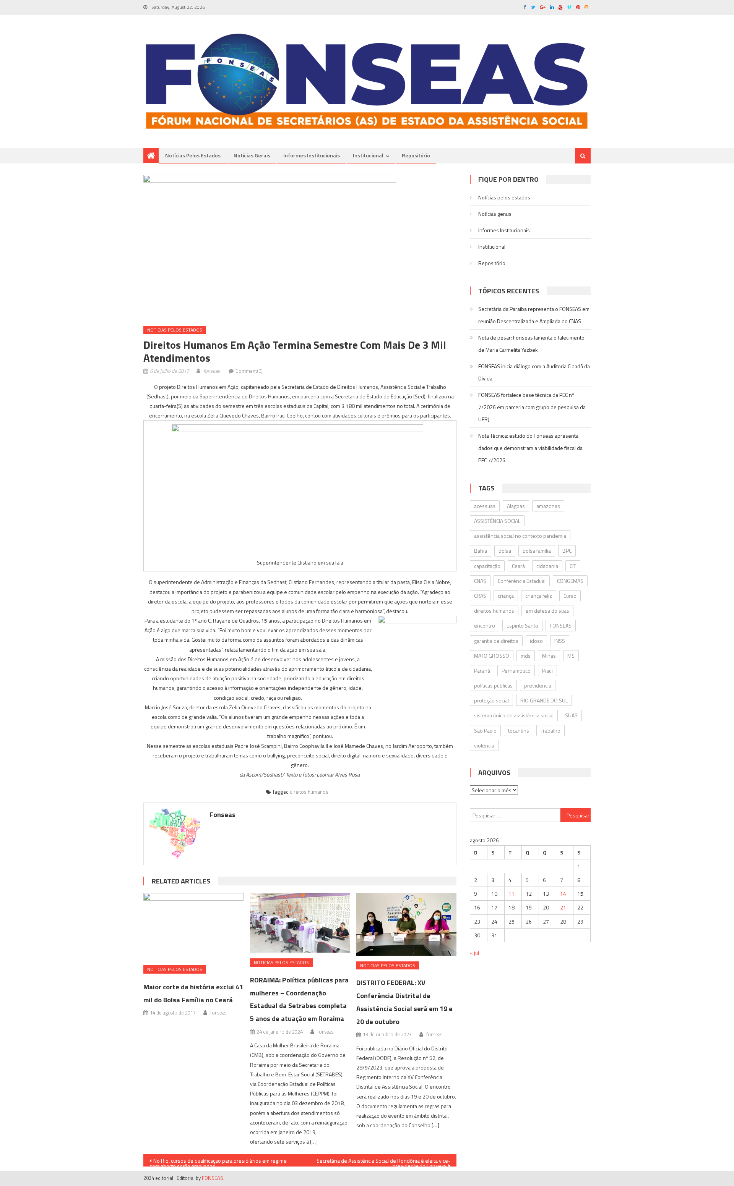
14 (563, 894)
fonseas (211, 371)
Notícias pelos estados (193, 155)
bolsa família (537, 551)
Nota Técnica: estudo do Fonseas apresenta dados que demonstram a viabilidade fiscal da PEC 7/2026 (530, 448)
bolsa (505, 551)
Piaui (547, 671)
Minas (549, 656)
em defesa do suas (547, 611)
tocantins (518, 730)
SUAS (571, 715)
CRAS (480, 596)
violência (484, 745)
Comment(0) (249, 371)
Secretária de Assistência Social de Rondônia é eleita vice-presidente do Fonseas (383, 1162)
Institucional (368, 155)
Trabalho (550, 730)
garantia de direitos (496, 641)
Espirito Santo (522, 625)
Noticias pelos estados (174, 329)
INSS (559, 641)
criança (506, 596)
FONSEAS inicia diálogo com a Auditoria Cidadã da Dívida (534, 372)
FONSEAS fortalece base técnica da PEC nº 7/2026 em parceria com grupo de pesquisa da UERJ (532, 407)
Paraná (482, 671)
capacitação (487, 566)
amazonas (548, 506)
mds (526, 656)
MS (571, 656)
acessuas (484, 506)
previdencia (537, 685)
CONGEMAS (570, 581)
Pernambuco (516, 671)
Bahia (480, 551)
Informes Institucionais (311, 155)
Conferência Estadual (522, 581)
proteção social (491, 700)
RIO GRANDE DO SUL (544, 700)
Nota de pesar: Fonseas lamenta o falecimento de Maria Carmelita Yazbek (531, 343)
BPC (567, 551)
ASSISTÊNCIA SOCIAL (497, 521)
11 (511, 894)
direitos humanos (309, 792)
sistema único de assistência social (514, 715)
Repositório (416, 155)
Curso (569, 596)
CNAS (480, 581)
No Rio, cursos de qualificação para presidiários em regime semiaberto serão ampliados (218, 1162)
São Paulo (485, 730)
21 (563, 907)
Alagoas (516, 506)
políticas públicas (493, 685)
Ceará (518, 566)
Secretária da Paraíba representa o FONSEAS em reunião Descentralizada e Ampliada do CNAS (533, 315)
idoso (536, 641)
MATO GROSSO (491, 656)
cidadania (547, 566)
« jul (474, 953)
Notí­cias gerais (252, 155)
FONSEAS (561, 625)
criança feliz (538, 596)
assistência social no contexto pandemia (520, 536)
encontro (484, 625)
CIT (573, 566)
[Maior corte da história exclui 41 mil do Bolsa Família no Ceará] (193, 926)
